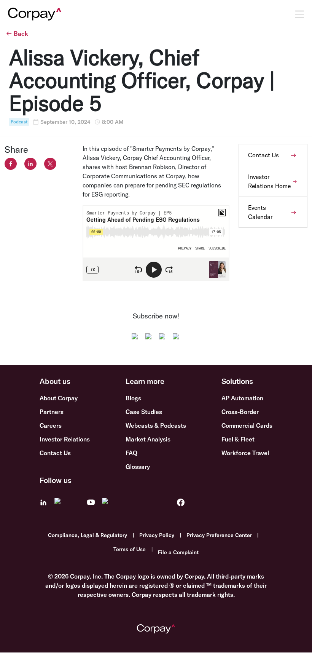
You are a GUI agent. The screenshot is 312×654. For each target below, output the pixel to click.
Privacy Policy (156, 535)
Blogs (133, 398)
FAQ (131, 453)
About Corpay (59, 398)
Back (21, 33)
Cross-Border (240, 412)
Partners (52, 412)
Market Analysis (148, 439)
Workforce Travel (245, 453)
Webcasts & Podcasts (156, 425)
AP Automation (242, 398)
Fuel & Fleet (238, 439)
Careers (51, 425)
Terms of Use (129, 549)
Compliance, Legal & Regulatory (87, 535)
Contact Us (55, 453)
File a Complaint (178, 552)
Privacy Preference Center (219, 535)
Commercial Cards (246, 425)
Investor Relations (65, 439)
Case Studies (144, 412)
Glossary (138, 466)
